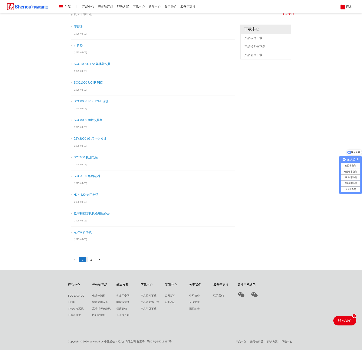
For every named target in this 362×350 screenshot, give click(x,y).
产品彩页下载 (253, 55)
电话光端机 (98, 295)
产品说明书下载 (254, 46)
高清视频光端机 (101, 308)
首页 (74, 14)
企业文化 (194, 302)
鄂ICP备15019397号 (159, 341)
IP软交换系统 (76, 308)
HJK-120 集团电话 (86, 194)
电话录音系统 (83, 232)
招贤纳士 (194, 308)
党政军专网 (123, 295)
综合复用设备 (100, 302)
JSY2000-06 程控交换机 (90, 138)
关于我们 (170, 6)
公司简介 (194, 295)
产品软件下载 (253, 38)
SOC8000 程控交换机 (88, 120)
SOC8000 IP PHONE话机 (91, 101)
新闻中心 (155, 6)
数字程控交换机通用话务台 (92, 213)
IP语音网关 (74, 315)
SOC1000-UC (76, 295)
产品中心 (88, 6)
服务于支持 (187, 6)
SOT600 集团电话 (86, 157)
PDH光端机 (99, 315)
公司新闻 (170, 295)
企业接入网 (123, 315)
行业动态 (170, 302)
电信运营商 (123, 302)
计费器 (78, 45)
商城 (348, 6)
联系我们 (218, 295)
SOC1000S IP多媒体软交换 (92, 64)
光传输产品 (105, 6)
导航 (68, 6)
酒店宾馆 (121, 308)
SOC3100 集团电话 (87, 176)
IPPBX (71, 302)
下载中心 (139, 6)
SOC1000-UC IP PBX (88, 82)
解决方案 (123, 6)
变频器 (78, 26)
